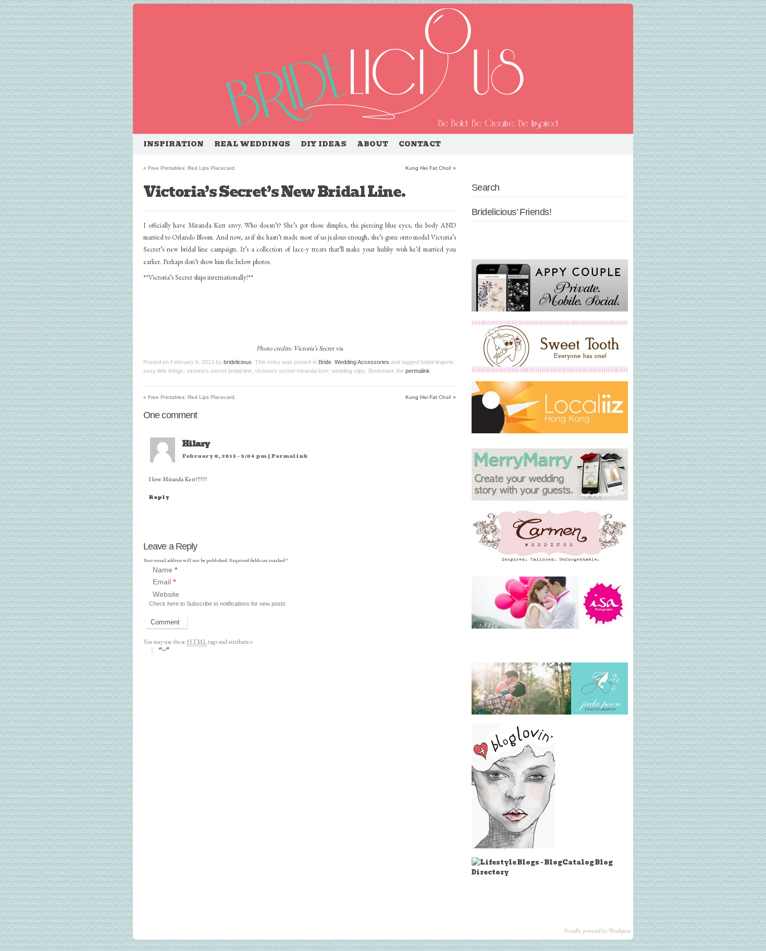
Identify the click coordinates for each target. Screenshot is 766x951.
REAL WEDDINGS (252, 144)
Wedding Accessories (362, 362)
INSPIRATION (173, 144)
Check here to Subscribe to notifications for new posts (217, 603)
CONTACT (420, 144)
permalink (417, 371)
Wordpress (620, 930)
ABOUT (372, 144)
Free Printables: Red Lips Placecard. (189, 168)
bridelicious (238, 362)
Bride (324, 362)
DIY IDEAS (324, 144)
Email (164, 582)
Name (165, 570)
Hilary (196, 443)
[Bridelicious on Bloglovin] (513, 846)
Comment (165, 622)
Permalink (289, 456)
